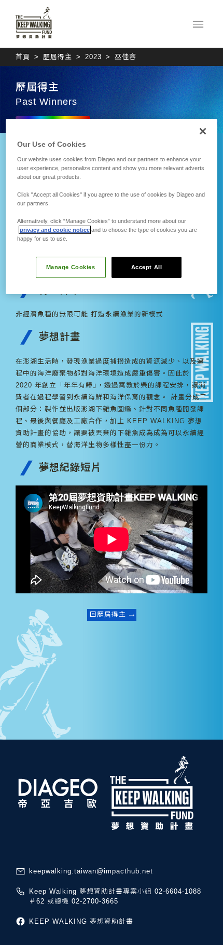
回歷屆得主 (108, 614)
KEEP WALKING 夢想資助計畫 (81, 921)
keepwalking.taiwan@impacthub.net (91, 871)
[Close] (202, 131)
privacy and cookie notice (55, 230)
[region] (112, 206)
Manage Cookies (70, 267)
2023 (93, 57)
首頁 (23, 57)
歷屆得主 (57, 57)
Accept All (146, 267)
